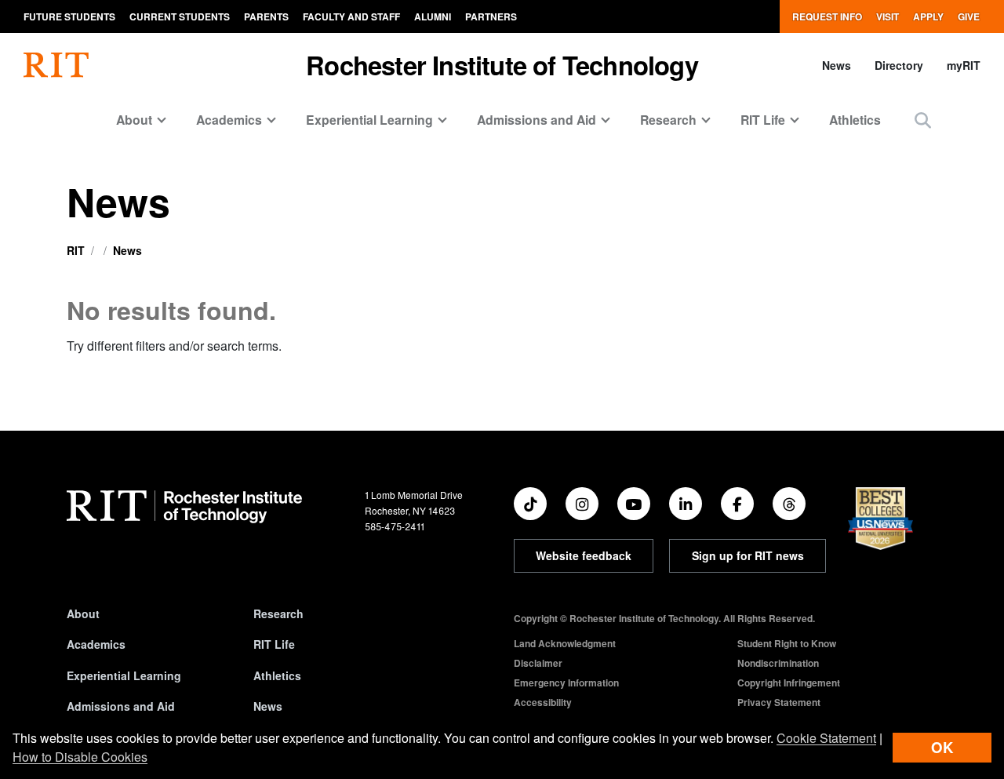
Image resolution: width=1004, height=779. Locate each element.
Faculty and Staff (351, 16)
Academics (96, 644)
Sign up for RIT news (748, 555)
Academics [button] (229, 120)
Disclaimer (538, 663)
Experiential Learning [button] (369, 120)
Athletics (855, 120)
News (836, 65)
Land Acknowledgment (565, 643)
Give (969, 16)
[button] (922, 119)
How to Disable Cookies (80, 757)
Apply (928, 16)
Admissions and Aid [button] (536, 120)
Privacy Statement (778, 702)
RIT (76, 250)
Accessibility (543, 702)
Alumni (432, 16)
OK (942, 747)
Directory (899, 65)
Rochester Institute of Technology (502, 64)
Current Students (179, 16)
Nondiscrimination (778, 663)
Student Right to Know (786, 643)
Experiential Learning (124, 675)
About (83, 613)
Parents (266, 16)
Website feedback (583, 555)
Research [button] (668, 120)
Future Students (69, 16)
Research (278, 613)
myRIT (963, 65)
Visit (887, 16)
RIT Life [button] (762, 120)
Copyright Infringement (788, 682)
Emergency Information (566, 682)
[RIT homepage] (56, 65)
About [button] (134, 120)
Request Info (827, 16)
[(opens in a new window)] (530, 503)
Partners (491, 16)
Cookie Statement (826, 738)
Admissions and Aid (121, 706)
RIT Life (274, 644)
